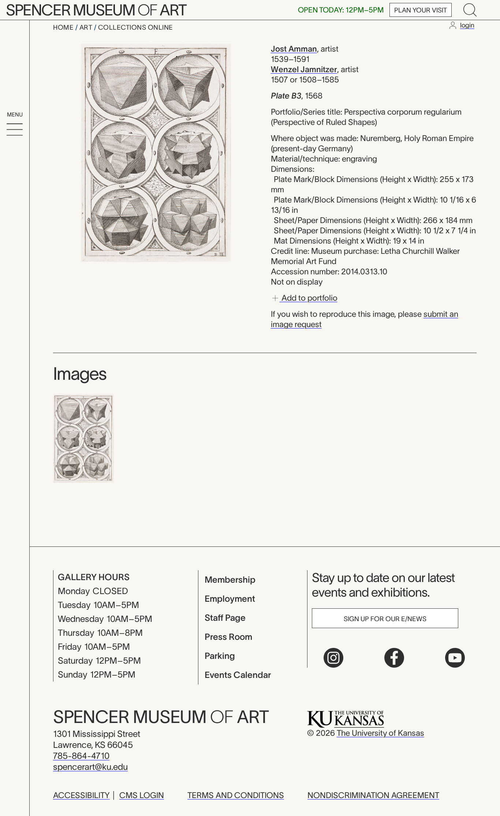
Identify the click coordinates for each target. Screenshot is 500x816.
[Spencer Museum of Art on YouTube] (455, 658)
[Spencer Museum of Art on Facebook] (394, 658)
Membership (230, 580)
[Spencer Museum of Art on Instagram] (333, 658)
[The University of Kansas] (345, 718)
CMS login (141, 795)
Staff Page (225, 618)
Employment (230, 599)
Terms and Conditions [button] (235, 795)
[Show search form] (470, 9)
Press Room (228, 637)
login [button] (467, 25)
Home (64, 27)
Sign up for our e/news (385, 619)
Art (86, 27)
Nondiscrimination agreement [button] (373, 795)
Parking (220, 656)
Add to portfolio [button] (308, 297)
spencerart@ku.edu (90, 767)
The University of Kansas (380, 732)
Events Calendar (238, 675)
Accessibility (81, 795)
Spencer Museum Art (96, 9)
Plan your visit (420, 10)
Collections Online (135, 27)
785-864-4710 (81, 756)
